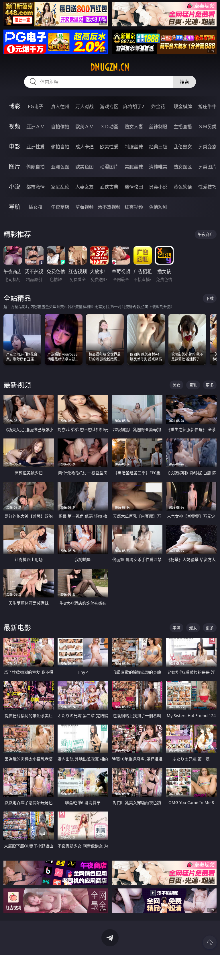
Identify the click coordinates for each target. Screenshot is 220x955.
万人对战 (84, 106)
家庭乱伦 (60, 187)
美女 (176, 385)
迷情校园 (134, 187)
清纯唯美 (158, 167)
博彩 (14, 106)
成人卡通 (84, 146)
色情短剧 (158, 207)
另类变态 (207, 146)
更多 (210, 385)
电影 (14, 146)
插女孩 (35, 207)
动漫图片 (109, 167)
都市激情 (35, 187)
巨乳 (193, 385)
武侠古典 (109, 187)
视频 (14, 126)
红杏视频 (134, 207)
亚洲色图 (60, 167)
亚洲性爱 (35, 146)
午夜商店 (60, 207)
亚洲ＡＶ (35, 126)
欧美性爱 (109, 146)
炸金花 (158, 106)
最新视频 (17, 384)
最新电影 (17, 627)
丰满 (176, 627)
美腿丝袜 (134, 167)
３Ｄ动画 (109, 126)
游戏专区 (109, 106)
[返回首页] (210, 942)
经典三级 (158, 146)
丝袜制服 (158, 126)
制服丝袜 (134, 146)
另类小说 (158, 187)
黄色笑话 (183, 187)
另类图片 (207, 167)
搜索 (184, 82)
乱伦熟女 (183, 146)
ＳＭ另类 (207, 126)
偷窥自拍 (35, 167)
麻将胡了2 (133, 106)
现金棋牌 (183, 106)
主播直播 (183, 126)
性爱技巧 (207, 187)
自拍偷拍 (60, 126)
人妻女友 (84, 187)
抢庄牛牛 (207, 106)
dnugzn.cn (110, 67)
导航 (14, 207)
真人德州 (60, 106)
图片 (14, 166)
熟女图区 (183, 167)
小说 (14, 187)
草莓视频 (84, 207)
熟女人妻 (134, 126)
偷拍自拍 (60, 146)
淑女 (193, 627)
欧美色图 (84, 167)
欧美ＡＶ (84, 126)
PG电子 (35, 106)
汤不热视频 (109, 207)
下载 (210, 298)
